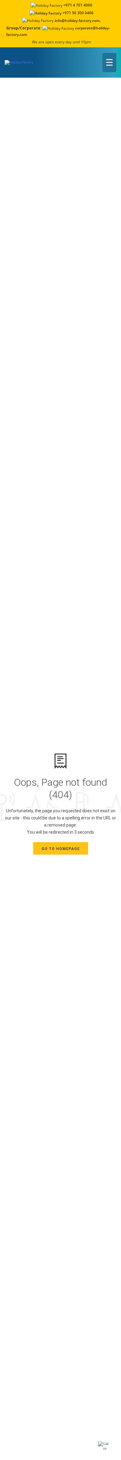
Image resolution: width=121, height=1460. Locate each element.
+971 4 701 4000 (77, 5)
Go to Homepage (61, 849)
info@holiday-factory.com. (78, 20)
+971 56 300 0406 (77, 12)
